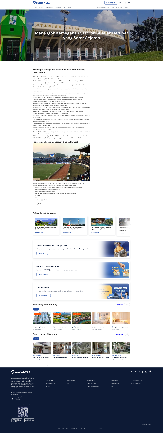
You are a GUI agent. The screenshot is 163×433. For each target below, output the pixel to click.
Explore (40, 364)
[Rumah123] (41, 2)
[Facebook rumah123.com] (132, 372)
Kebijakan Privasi (91, 380)
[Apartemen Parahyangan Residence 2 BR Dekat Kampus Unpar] (62, 348)
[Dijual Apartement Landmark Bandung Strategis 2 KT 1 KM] (121, 319)
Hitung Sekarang (43, 295)
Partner (48, 386)
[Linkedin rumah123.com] (146, 371)
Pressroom (48, 392)
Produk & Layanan (50, 383)
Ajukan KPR (42, 253)
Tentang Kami (49, 380)
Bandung (36, 309)
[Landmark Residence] (42, 319)
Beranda (35, 364)
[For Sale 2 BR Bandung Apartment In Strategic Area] (101, 319)
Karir (47, 389)
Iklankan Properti (71, 380)
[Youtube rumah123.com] (142, 372)
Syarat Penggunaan (91, 383)
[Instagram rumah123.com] (139, 372)
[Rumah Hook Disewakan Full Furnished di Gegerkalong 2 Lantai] (121, 348)
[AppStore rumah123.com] (16, 420)
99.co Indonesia (115, 380)
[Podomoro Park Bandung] (62, 319)
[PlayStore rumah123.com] (29, 420)
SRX (112, 386)
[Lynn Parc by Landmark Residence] (81, 319)
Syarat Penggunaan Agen (93, 386)
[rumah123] (20, 372)
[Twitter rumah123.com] (136, 372)
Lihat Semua (119, 304)
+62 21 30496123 (137, 383)
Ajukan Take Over (44, 274)
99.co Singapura (115, 383)
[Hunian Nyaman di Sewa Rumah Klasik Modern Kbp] (81, 348)
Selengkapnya (39, 232)
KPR (68, 383)
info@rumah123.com (137, 380)
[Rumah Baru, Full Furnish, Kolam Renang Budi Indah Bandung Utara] (101, 348)
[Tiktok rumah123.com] (150, 371)
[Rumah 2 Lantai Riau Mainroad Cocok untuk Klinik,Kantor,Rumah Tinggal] (42, 348)
